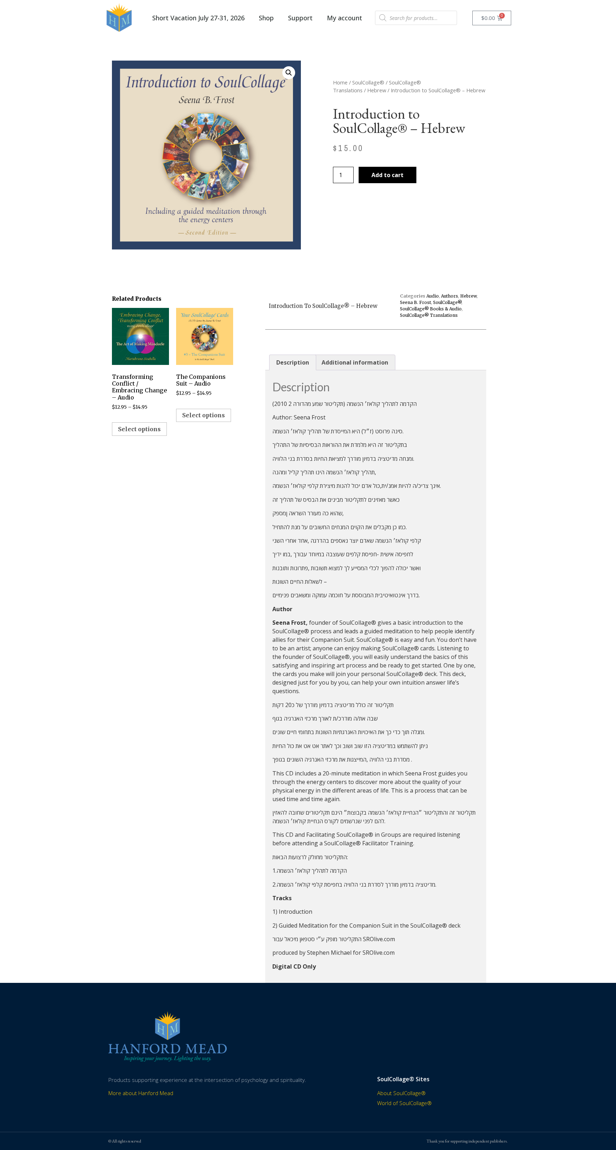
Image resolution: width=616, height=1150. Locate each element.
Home (340, 82)
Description (292, 362)
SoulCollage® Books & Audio (431, 308)
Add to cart (387, 175)
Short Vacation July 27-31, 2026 (198, 18)
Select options (139, 429)
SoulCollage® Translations (429, 315)
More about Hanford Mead (140, 1093)
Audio (432, 296)
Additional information (355, 362)
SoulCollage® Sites (403, 1079)
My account (344, 18)
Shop (266, 18)
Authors (449, 296)
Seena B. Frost (415, 302)
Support (300, 18)
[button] (288, 72)
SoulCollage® (368, 82)
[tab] (292, 362)
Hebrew (376, 90)
